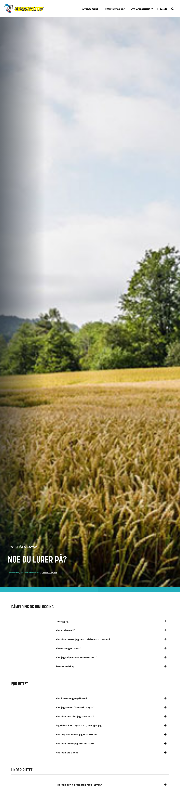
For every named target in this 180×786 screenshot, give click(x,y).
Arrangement (90, 9)
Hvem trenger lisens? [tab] (68, 648)
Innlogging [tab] (62, 621)
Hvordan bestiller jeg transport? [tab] (75, 716)
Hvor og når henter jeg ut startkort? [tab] (77, 734)
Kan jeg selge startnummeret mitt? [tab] (77, 657)
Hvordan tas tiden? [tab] (67, 752)
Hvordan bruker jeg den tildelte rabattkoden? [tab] (83, 639)
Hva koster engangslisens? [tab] (71, 698)
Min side (162, 9)
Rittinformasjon (114, 9)
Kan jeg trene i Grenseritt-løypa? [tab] (75, 707)
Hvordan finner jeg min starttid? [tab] (75, 743)
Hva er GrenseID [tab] (65, 630)
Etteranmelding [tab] (65, 666)
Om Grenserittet (141, 9)
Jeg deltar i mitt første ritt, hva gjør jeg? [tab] (79, 725)
